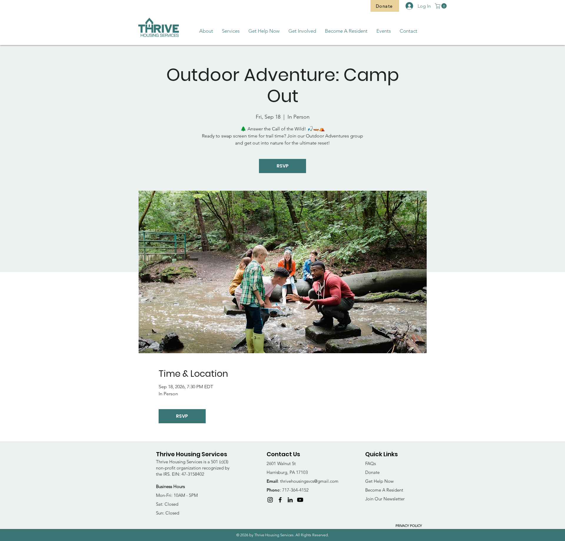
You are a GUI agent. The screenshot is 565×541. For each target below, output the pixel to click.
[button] (441, 6)
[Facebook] (280, 499)
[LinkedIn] (290, 499)
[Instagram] (270, 499)
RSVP (283, 165)
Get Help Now (379, 481)
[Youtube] (300, 499)
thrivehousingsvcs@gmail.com (309, 481)
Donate (372, 472)
